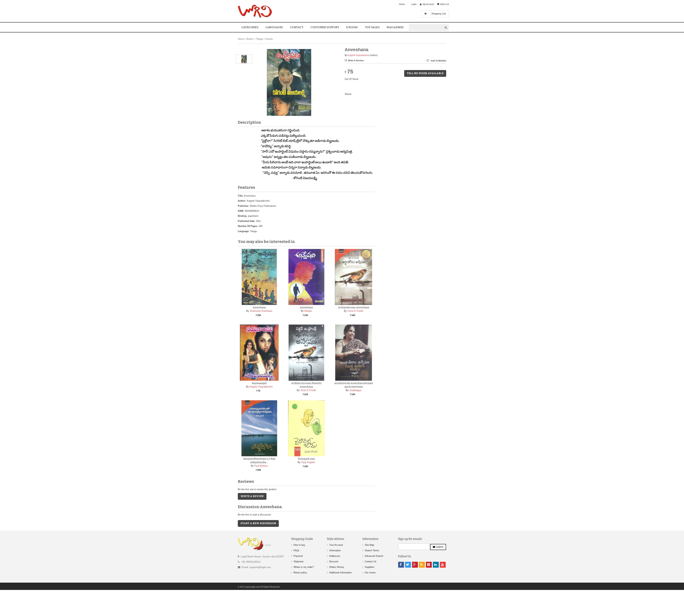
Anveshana (259, 307)
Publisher (243, 206)
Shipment (298, 561)
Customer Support (324, 27)
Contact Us (370, 561)
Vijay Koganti (308, 462)
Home (402, 4)
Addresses (334, 556)
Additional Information (340, 572)
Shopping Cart (438, 13)
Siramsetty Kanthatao (261, 311)
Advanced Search (374, 556)
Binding (242, 216)
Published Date (246, 221)
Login (414, 4)
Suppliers (369, 567)
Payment (298, 556)
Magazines (395, 27)
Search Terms (372, 550)
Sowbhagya (355, 390)
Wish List (444, 4)
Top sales (372, 27)
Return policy (300, 572)
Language (243, 231)
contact (297, 27)
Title (240, 195)
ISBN (240, 211)
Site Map (369, 545)
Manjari (308, 311)
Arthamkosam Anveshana (353, 307)
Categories (249, 27)
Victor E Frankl (355, 311)
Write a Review (356, 60)
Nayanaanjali (259, 383)
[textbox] (426, 27)
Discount (333, 561)
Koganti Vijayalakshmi (358, 55)
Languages (274, 27)
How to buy (299, 545)
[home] (255, 11)
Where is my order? (304, 567)
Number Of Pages (247, 226)
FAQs (296, 550)
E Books (352, 27)
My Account (428, 4)
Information (335, 550)
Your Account (336, 545)
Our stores (370, 572)
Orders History (336, 567)
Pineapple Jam (306, 458)
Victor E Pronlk (308, 390)
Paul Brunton (261, 465)
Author (241, 200)
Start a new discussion (258, 523)
